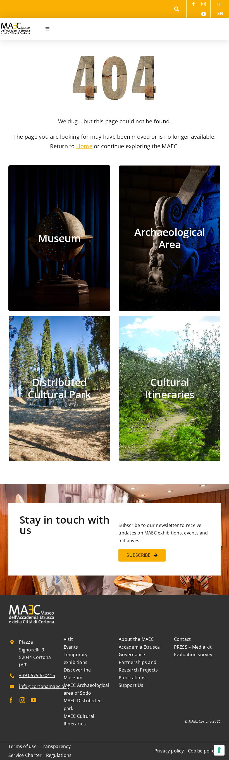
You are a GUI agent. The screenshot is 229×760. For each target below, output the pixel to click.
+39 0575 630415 (37, 675)
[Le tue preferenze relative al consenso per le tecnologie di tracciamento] (219, 750)
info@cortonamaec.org (44, 686)
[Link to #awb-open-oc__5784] (177, 9)
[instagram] (203, 4)
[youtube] (203, 14)
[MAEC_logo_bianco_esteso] (31, 606)
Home (84, 146)
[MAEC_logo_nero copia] (15, 20)
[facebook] (193, 4)
